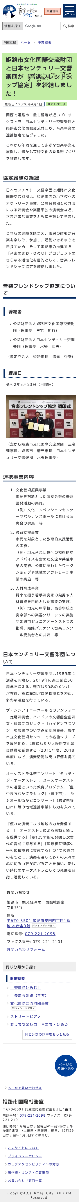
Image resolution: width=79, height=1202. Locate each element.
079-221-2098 (40, 934)
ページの (65, 1066)
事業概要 (45, 42)
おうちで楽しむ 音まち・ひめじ (39, 1024)
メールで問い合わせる (25, 1087)
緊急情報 (52, 11)
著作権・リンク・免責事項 (28, 1172)
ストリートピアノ (25, 1016)
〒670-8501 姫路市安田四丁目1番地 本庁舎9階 (38, 923)
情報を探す (13, 26)
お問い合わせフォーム (26, 949)
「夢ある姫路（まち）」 (30, 995)
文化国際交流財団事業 (29, 1005)
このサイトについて (23, 1147)
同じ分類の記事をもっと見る (47, 1034)
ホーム (26, 42)
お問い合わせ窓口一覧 (25, 1180)
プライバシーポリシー (25, 1156)
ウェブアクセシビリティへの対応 (33, 1164)
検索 (71, 26)
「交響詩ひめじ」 (25, 987)
